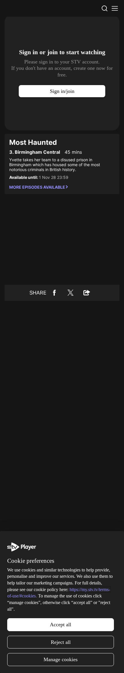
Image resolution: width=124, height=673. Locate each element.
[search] (104, 8)
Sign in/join (62, 91)
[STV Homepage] (18, 8)
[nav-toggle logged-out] (114, 8)
